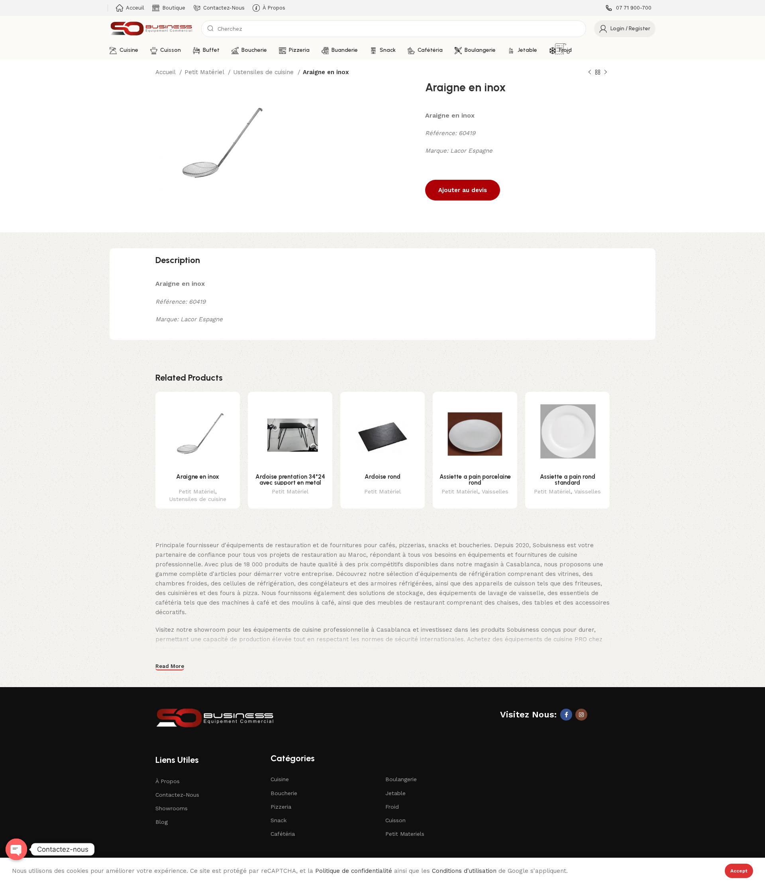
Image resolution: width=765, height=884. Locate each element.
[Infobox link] (628, 8)
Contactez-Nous (177, 795)
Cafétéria (283, 834)
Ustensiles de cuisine (264, 72)
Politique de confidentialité (353, 870)
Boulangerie (401, 779)
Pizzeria (281, 806)
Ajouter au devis (462, 190)
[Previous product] (590, 73)
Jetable (395, 793)
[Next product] (606, 73)
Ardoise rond (382, 476)
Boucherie (284, 793)
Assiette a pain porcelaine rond (475, 479)
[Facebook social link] (566, 715)
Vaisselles (495, 491)
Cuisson (395, 820)
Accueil (166, 72)
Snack (278, 820)
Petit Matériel (205, 72)
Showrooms (171, 808)
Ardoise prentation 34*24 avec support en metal (290, 479)
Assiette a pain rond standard (567, 479)
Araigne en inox (197, 476)
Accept (738, 871)
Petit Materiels (404, 834)
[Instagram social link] (581, 715)
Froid (392, 806)
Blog (161, 822)
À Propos (167, 781)
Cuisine (280, 779)
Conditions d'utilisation (464, 870)
